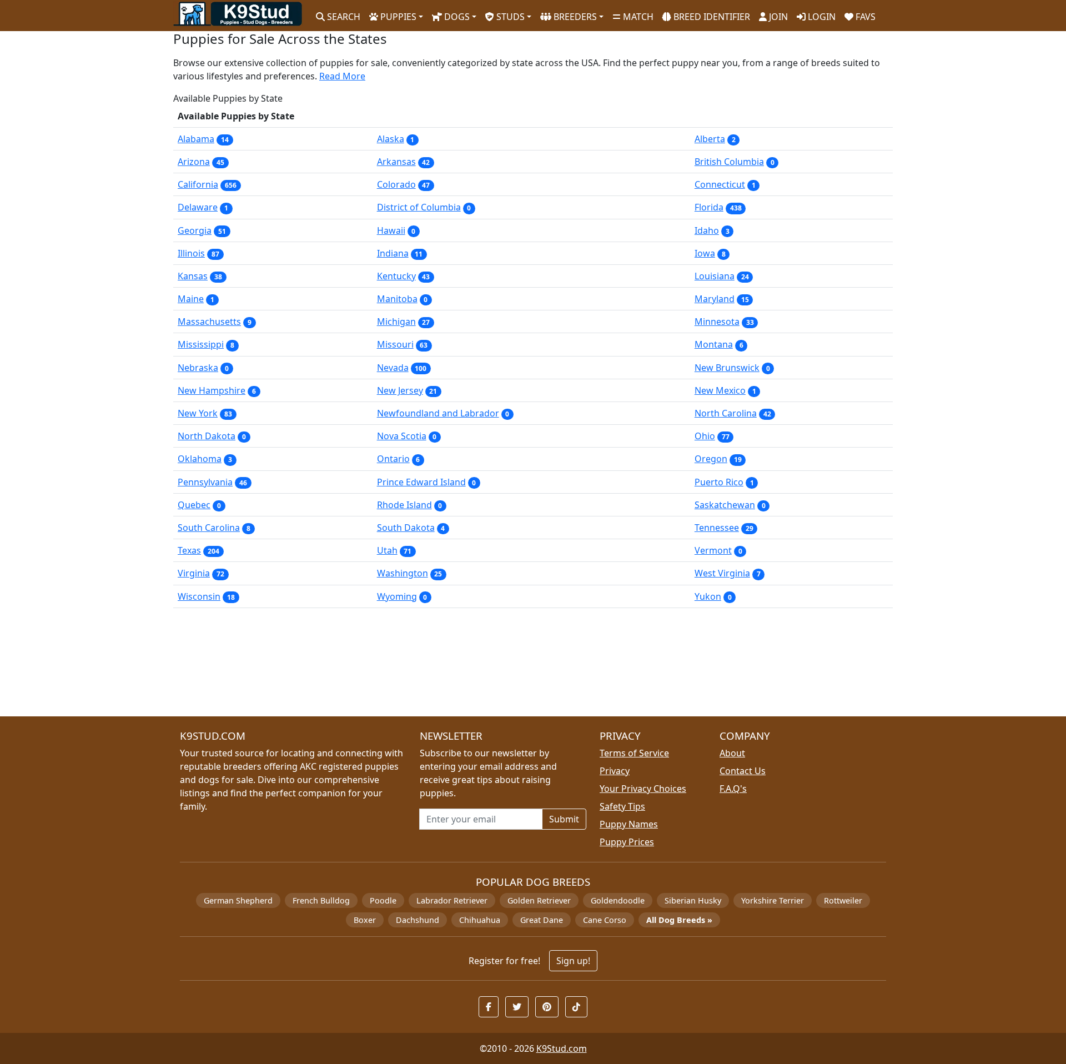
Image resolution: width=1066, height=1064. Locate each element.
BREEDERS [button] (574, 17)
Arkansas (396, 161)
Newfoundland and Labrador (438, 413)
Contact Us (743, 771)
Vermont (713, 550)
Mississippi (201, 344)
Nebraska (198, 368)
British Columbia (729, 161)
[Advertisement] (506, 666)
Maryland (715, 299)
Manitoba (397, 299)
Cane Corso (604, 920)
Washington (402, 573)
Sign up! (573, 961)
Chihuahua (479, 920)
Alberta (710, 139)
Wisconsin (199, 596)
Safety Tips (622, 806)
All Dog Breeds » (679, 920)
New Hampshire (211, 390)
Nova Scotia (401, 436)
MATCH (637, 17)
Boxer (365, 920)
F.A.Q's (733, 788)
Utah (387, 550)
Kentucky (396, 276)
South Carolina (209, 527)
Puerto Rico (719, 482)
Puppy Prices (627, 842)
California (198, 184)
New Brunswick (727, 368)
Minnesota (717, 321)
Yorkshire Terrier (772, 900)
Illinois (191, 253)
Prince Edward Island (421, 482)
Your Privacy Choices (643, 788)
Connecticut (720, 184)
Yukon (708, 596)
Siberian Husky (693, 900)
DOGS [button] (456, 17)
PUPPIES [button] (397, 17)
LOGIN (821, 17)
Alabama (196, 139)
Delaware (198, 207)
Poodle (383, 900)
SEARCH (342, 17)
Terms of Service (634, 753)
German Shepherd (238, 900)
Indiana (393, 253)
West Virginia (722, 573)
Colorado (396, 184)
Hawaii (391, 230)
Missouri (395, 344)
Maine (191, 299)
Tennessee (717, 527)
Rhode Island (404, 505)
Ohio (705, 436)
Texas (189, 550)
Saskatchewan (725, 505)
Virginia (194, 573)
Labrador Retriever (451, 900)
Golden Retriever (539, 900)
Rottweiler (843, 900)
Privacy (615, 771)
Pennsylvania (205, 482)
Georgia (195, 230)
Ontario (393, 459)
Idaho (707, 230)
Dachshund (417, 920)
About (732, 753)
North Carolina (726, 413)
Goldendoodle (618, 900)
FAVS (864, 17)
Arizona (194, 161)
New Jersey (400, 390)
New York (198, 413)
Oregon (711, 459)
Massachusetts (209, 321)
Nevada (393, 368)
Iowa (705, 253)
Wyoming (397, 596)
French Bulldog (321, 900)
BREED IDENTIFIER (710, 17)
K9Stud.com (561, 1048)
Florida (709, 207)
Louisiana (715, 276)
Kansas (193, 276)
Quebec (194, 505)
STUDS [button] (509, 17)
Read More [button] (342, 76)
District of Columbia (419, 207)
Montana (714, 344)
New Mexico (720, 390)
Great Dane (541, 920)
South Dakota (406, 527)
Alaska (390, 139)
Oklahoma (200, 459)
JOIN (777, 17)
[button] (489, 1006)
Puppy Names (629, 824)
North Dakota (206, 436)
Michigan (396, 321)
